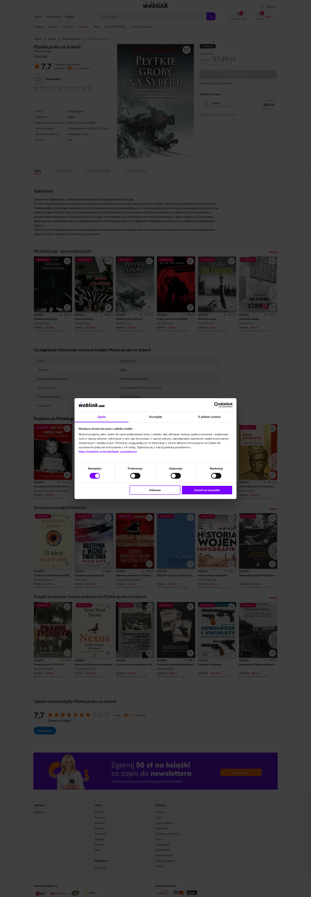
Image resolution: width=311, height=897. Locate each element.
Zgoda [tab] (102, 416)
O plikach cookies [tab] (209, 416)
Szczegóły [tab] (155, 416)
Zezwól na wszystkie (207, 490)
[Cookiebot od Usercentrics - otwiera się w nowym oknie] (217, 405)
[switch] (135, 476)
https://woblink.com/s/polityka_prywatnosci (108, 451)
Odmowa (155, 490)
